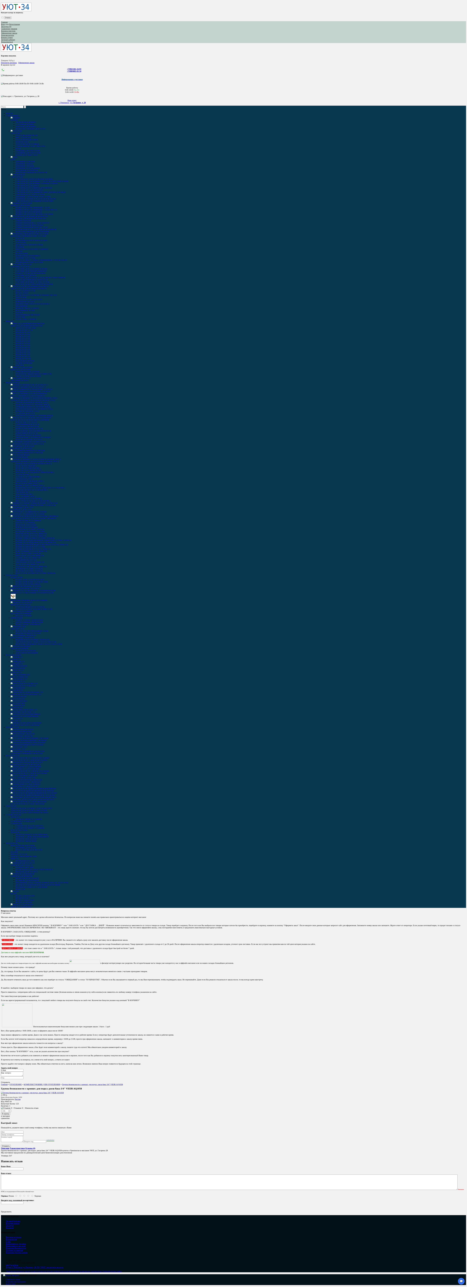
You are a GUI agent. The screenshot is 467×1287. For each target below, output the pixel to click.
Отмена (7, 18)
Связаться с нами (13, 1279)
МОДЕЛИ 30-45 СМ (24, 330)
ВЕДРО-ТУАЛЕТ (23, 898)
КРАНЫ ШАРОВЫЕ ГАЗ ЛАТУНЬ (30, 547)
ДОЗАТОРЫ (21, 297)
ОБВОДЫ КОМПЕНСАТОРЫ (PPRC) (32, 490)
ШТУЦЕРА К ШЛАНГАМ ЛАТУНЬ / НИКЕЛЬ (35, 573)
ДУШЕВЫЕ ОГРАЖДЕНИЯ (28, 168)
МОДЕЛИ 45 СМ (23, 332)
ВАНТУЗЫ (20, 889)
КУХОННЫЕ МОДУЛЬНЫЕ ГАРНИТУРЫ (34, 374)
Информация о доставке (16, 1244)
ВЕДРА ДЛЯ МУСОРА (25, 896)
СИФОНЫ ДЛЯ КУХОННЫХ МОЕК (31, 269)
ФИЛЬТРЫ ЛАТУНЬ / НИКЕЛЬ (29, 569)
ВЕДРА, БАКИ (22, 293)
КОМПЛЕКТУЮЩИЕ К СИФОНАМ (31, 280)
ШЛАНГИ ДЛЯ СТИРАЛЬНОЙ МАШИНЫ (34, 284)
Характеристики (17, 1148)
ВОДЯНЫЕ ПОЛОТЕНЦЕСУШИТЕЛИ (32, 640)
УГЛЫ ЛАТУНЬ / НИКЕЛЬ (27, 564)
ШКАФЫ (19, 365)
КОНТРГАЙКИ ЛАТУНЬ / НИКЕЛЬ (31, 536)
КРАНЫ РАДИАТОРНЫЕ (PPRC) (30, 485)
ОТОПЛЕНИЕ (15, 1084)
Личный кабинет (8, 40)
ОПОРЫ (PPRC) (22, 492)
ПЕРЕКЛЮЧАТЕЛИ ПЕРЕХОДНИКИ (32, 249)
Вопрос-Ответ (7, 37)
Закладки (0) (6, 27)
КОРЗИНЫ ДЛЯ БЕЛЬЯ (26, 848)
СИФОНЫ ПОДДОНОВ (26, 275)
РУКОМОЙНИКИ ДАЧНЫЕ (28, 372)
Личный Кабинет (13, 1221)
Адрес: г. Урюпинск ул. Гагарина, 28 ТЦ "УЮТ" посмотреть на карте (34, 1267)
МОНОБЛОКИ (22, 142)
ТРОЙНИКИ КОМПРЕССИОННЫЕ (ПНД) (34, 409)
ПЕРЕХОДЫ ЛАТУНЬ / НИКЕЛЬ (30, 555)
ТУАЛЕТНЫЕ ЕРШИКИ (26, 319)
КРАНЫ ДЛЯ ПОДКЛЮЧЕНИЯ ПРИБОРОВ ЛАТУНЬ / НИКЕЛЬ (43, 540)
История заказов (12, 1223)
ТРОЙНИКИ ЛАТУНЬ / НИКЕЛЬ (30, 562)
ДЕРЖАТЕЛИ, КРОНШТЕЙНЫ (29, 245)
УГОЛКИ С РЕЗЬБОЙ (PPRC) (28, 477)
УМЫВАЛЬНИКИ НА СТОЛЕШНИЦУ (32, 223)
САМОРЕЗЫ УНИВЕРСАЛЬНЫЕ (30, 828)
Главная (4, 22)
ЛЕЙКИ (19, 251)
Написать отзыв (31, 1108)
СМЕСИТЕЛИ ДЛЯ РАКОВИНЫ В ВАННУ (34, 179)
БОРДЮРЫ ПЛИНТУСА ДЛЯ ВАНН (31, 887)
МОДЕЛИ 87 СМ (23, 354)
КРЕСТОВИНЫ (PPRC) (26, 496)
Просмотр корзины (9, 63)
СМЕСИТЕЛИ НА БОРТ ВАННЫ (30, 194)
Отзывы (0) (30, 1148)
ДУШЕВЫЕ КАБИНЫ (25, 162)
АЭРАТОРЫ (21, 242)
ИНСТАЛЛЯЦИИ (23, 137)
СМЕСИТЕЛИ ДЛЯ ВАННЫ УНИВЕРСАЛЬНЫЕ (37, 183)
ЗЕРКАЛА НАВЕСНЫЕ (26, 328)
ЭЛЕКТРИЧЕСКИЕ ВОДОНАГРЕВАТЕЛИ (34, 609)
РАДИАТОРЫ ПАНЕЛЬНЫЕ (28, 584)
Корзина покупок (8, 31)
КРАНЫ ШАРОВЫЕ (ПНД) (27, 411)
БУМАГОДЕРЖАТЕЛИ (25, 291)
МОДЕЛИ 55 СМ (23, 337)
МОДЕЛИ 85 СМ (23, 352)
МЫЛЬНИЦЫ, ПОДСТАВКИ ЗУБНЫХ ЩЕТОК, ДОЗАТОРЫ (42, 883)
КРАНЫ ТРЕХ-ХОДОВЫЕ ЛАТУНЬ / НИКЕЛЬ (36, 542)
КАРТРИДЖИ (22, 253)
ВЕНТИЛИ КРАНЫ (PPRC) (27, 483)
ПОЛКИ (19, 313)
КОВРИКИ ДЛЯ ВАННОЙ (27, 878)
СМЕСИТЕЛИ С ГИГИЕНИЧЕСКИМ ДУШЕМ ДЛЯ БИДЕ (41, 192)
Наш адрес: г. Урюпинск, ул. (72, 101)
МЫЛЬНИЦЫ (21, 306)
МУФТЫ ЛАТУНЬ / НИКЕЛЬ (28, 553)
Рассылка (10, 1228)
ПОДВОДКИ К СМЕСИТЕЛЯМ (29, 262)
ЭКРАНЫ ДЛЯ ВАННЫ (26, 126)
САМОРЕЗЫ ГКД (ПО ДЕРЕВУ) (29, 826)
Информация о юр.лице (16, 1246)
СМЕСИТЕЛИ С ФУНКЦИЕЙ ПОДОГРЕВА (35, 201)
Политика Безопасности (16, 1248)
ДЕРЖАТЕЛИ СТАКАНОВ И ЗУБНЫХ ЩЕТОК (36, 295)
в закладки (5, 1116)
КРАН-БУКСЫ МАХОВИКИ (28, 256)
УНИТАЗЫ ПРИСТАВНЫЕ (27, 144)
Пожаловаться (7, 42)
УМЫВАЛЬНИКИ (23, 221)
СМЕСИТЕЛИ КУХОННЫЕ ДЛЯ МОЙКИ (34, 188)
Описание (5, 1148)
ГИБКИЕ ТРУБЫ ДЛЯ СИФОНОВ (30, 273)
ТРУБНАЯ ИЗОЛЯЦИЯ (26, 651)
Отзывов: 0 (18, 1108)
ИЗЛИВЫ (20, 247)
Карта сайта (11, 1284)
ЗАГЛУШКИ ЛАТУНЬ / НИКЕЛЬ (30, 529)
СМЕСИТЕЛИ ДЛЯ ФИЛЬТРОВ (29, 190)
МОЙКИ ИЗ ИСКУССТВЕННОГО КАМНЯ (34, 214)
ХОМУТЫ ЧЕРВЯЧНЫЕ (26, 841)
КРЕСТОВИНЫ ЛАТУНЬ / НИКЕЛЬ (31, 551)
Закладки (9, 1225)
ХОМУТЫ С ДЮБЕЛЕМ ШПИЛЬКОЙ (32, 837)
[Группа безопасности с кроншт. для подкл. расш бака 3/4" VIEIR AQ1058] (32, 1093)
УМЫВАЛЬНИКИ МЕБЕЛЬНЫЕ (30, 225)
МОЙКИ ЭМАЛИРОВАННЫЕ (29, 212)
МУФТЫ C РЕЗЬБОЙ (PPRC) (28, 468)
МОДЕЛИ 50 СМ (23, 334)
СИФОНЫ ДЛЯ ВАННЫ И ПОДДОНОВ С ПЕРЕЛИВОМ (40, 278)
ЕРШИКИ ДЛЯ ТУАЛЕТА (27, 872)
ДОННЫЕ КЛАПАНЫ (25, 258)
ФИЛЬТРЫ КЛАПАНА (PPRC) (29, 499)
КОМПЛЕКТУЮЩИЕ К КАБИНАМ (31, 172)
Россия (17, 1099)
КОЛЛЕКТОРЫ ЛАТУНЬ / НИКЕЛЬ (31, 534)
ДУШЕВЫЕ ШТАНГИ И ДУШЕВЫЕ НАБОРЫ (36, 199)
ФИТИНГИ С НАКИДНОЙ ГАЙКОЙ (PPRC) (35, 472)
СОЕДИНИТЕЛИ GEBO (26, 560)
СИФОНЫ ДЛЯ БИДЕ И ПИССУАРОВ (32, 282)
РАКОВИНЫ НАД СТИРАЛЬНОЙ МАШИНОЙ (36, 229)
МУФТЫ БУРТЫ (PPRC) (26, 466)
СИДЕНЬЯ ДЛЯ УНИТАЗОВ (28, 153)
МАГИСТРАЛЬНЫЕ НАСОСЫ (29, 439)
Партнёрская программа (16, 1282)
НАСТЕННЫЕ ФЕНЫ (25, 310)
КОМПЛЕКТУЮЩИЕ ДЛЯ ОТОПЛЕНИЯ (42, 1084)
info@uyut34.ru (12, 1265)
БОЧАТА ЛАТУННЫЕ (25, 523)
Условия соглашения (14, 1250)
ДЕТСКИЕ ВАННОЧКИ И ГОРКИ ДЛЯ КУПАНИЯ (38, 885)
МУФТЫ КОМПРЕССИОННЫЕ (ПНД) (32, 404)
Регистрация (14, 24)
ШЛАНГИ (20, 238)
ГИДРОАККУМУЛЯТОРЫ (27, 426)
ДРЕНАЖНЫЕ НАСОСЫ (26, 433)
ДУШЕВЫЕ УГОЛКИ (25, 166)
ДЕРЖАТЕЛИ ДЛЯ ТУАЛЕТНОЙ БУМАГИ (34, 869)
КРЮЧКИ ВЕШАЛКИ (25, 302)
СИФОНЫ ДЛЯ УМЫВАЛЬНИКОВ (31, 271)
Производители (7, 35)
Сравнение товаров (9, 29)
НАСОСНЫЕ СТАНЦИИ (26, 422)
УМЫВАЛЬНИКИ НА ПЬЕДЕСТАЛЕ (32, 227)
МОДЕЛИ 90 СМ (23, 356)
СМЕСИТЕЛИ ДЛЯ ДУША (27, 186)
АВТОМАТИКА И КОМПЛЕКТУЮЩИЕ (33, 437)
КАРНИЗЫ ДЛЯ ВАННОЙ (27, 880)
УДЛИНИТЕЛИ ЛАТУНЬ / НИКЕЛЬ (31, 566)
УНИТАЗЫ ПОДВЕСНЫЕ (27, 140)
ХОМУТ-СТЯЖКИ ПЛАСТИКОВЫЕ (31, 834)
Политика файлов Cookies (16, 1252)
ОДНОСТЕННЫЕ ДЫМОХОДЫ (29, 620)
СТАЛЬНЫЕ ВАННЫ (25, 124)
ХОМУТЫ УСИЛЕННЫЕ (26, 839)
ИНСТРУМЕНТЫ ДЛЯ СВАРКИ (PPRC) (33, 501)
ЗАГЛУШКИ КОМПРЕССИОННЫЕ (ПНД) (34, 415)
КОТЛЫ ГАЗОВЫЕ (24, 616)
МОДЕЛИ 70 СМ (23, 343)
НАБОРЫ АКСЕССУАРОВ (27, 308)
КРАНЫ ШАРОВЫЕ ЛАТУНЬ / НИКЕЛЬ (33, 549)
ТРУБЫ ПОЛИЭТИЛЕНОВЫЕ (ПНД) (32, 402)
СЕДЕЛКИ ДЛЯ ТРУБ (25, 413)
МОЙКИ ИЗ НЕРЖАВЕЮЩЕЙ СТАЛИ (32, 207)
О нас (8, 1241)
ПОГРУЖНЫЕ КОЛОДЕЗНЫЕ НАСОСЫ (33, 431)
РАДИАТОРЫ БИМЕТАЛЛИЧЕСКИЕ (32, 582)
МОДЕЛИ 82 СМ (23, 350)
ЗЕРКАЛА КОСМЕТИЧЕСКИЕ (29, 299)
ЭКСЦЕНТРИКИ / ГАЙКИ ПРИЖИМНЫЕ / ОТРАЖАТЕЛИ (41, 260)
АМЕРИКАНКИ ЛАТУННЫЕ (28, 520)
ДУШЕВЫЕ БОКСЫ (24, 164)
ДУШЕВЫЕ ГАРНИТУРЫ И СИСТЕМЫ (33, 197)
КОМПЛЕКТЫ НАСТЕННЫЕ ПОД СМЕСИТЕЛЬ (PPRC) (40, 488)
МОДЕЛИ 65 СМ (23, 341)
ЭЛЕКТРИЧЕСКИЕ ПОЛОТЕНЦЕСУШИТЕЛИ (36, 642)
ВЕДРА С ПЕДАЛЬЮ (25, 900)
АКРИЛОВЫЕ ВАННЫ (26, 122)
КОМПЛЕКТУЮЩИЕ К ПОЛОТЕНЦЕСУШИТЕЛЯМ (39, 644)
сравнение (5, 1118)
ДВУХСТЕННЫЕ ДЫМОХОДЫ (29, 622)
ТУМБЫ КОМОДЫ (24, 363)
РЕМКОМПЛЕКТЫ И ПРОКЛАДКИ (31, 240)
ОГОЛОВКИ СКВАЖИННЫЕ (28, 435)
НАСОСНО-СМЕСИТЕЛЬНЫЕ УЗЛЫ (32, 631)
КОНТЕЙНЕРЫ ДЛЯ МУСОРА (29, 850)
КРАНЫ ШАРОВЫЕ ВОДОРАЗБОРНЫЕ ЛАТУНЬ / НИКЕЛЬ (42, 545)
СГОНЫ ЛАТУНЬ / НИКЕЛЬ (28, 558)
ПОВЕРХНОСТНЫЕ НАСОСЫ (29, 429)
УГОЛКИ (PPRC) (23, 475)
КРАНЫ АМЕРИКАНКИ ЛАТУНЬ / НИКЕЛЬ (35, 538)
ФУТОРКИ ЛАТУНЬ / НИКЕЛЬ (29, 571)
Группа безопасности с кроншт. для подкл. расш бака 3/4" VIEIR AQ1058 (92, 1084)
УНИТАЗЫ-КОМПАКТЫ (26, 135)
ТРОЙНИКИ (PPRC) (24, 479)
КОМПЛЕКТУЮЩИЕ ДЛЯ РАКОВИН (32, 232)
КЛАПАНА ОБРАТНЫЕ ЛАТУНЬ (30, 531)
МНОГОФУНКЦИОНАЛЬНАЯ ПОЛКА (33, 304)
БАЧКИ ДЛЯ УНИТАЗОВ (26, 155)
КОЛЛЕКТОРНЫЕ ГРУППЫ (28, 633)
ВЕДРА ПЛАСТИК (24, 902)
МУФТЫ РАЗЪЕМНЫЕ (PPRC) (29, 470)
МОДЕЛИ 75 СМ (23, 345)
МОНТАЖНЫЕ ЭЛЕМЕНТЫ (28, 624)
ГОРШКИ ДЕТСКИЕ (25, 867)
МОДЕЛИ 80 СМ (23, 348)
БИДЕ (18, 148)
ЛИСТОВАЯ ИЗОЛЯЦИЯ (27, 653)
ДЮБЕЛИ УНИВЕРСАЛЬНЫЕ (29, 819)
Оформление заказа (9, 33)
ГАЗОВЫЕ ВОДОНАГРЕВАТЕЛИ (30, 607)
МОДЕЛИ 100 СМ (23, 359)
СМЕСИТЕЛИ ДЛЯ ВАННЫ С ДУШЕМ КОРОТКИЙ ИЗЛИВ (42, 181)
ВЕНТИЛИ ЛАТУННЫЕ (26, 525)
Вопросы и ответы (13, 1237)
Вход (3, 24)
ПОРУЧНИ (20, 317)
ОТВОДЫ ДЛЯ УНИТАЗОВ (28, 151)
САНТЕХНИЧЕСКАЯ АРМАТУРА (30, 146)
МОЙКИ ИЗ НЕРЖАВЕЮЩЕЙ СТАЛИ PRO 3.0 (36, 210)
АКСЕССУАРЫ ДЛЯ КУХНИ (28, 376)
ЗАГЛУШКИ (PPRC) (24, 494)
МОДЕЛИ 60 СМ (23, 339)
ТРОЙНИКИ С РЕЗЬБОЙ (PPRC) (30, 481)
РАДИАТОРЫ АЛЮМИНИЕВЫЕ (30, 580)
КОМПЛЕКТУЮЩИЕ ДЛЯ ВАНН (30, 129)
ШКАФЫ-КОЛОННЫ (25, 361)
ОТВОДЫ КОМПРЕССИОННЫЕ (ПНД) (33, 407)
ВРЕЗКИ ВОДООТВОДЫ (26, 527)
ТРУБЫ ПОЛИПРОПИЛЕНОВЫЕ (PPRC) (33, 464)
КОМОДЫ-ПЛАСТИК (25, 861)
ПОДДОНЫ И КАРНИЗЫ (27, 170)
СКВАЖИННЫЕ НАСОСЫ (27, 424)
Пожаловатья (11, 1239)
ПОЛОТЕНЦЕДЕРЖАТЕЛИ (28, 315)
